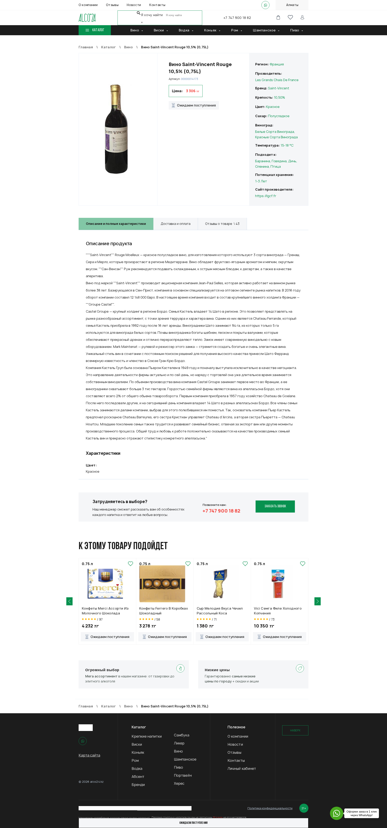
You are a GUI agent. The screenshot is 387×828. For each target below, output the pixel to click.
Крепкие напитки (147, 736)
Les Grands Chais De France (277, 80)
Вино (178, 751)
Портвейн (183, 775)
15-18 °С (287, 145)
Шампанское (185, 759)
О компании (238, 736)
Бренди (138, 784)
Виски (137, 744)
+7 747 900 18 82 (237, 18)
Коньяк (138, 752)
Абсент (138, 776)
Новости (235, 744)
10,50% (279, 97)
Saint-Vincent (278, 88)
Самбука (181, 735)
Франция (277, 64)
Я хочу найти (152, 15)
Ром (135, 760)
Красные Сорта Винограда (276, 137)
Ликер (179, 743)
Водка (137, 768)
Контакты (236, 760)
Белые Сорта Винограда (274, 131)
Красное (273, 106)
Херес (179, 783)
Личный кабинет (242, 768)
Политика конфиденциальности (270, 808)
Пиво (178, 767)
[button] (69, 601)
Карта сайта (89, 755)
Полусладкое (278, 116)
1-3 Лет (261, 181)
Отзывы (234, 752)
